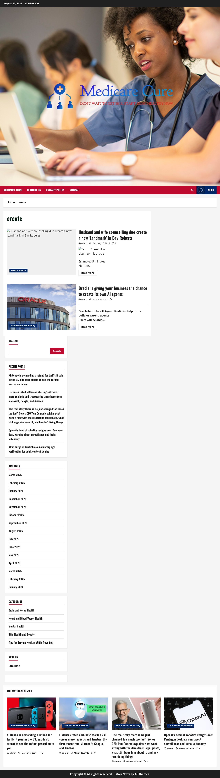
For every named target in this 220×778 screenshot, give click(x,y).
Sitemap (74, 190)
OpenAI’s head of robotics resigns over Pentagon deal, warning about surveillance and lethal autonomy (36, 434)
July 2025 (14, 539)
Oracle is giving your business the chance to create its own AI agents (41, 307)
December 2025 (17, 499)
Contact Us (34, 190)
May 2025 (14, 555)
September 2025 (18, 523)
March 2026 (15, 475)
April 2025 (14, 563)
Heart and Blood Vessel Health (25, 618)
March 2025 (15, 571)
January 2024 (16, 587)
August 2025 (16, 531)
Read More (89, 273)
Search (13, 341)
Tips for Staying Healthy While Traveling (31, 642)
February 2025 (17, 579)
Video (210, 190)
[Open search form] (192, 190)
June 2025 (14, 547)
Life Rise (14, 666)
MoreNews (123, 774)
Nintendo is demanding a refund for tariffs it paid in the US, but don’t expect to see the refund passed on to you (36, 379)
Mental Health (18, 270)
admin (84, 243)
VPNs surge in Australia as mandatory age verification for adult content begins (32, 449)
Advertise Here (12, 190)
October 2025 (16, 515)
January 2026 (16, 491)
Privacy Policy (55, 190)
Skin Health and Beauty (23, 325)
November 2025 (17, 507)
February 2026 (17, 483)
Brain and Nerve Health (21, 610)
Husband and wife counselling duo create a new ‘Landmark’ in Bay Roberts (41, 252)
